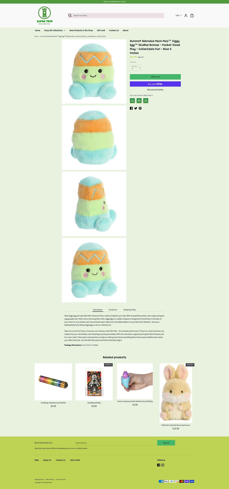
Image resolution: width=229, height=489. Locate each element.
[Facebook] (159, 465)
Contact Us (114, 30)
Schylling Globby (94, 402)
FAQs (37, 460)
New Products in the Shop (81, 30)
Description (97, 309)
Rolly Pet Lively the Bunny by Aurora (175, 425)
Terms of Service (61, 480)
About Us (47, 460)
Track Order (75, 460)
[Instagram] (163, 465)
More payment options (155, 90)
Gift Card (101, 30)
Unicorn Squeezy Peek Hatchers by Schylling (135, 401)
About (125, 30)
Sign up (166, 442)
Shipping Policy (129, 309)
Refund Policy (50, 480)
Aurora (134, 62)
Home (37, 30)
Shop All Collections (53, 30)
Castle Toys (48, 482)
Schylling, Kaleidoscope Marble (53, 402)
